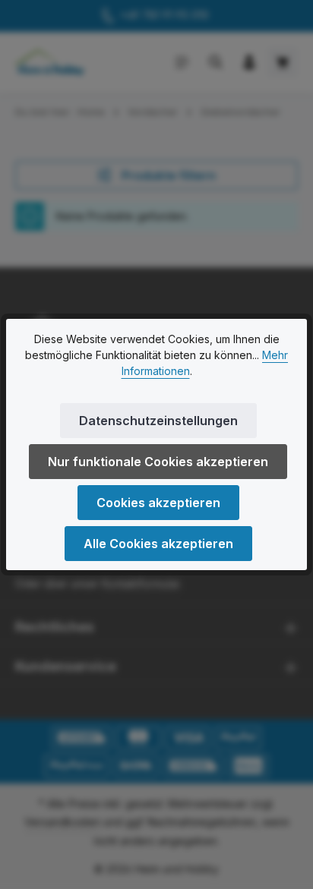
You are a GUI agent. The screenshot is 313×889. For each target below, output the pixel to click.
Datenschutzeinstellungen (158, 420)
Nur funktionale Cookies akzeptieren (158, 461)
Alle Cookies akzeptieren (158, 543)
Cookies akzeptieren (158, 502)
